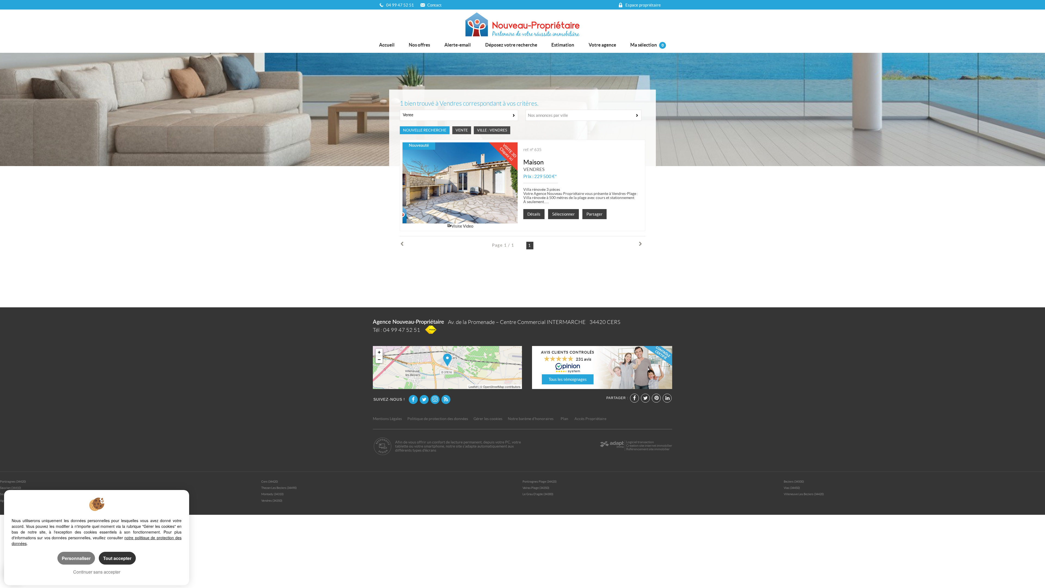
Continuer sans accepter (96, 572)
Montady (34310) (272, 494)
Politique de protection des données (437, 419)
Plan (564, 419)
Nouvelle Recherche (424, 130)
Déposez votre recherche (511, 44)
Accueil (387, 44)
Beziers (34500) (794, 481)
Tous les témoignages (568, 379)
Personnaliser (76, 558)
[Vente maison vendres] (460, 182)
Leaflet (473, 386)
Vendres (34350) (271, 500)
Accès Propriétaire (590, 419)
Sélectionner (563, 214)
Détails (533, 214)
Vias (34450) (792, 487)
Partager (594, 214)
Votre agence (602, 44)
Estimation (562, 44)
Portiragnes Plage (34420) (539, 481)
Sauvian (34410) (10, 487)
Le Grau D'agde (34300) (537, 494)
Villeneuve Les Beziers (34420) (804, 494)
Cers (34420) (269, 481)
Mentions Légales (387, 419)
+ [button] (379, 352)
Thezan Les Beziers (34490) (279, 487)
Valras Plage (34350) (535, 487)
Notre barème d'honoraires (531, 419)
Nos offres (419, 44)
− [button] (379, 359)
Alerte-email (457, 44)
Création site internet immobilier (649, 445)
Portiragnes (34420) (13, 481)
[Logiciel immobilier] (612, 445)
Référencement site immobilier (648, 449)
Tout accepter (117, 558)
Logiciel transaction (640, 442)
